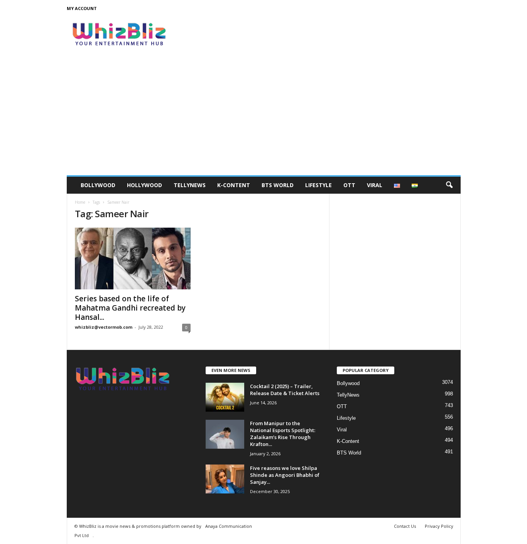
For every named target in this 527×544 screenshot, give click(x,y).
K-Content (233, 185)
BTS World (278, 185)
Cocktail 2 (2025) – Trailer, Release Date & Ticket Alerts (284, 390)
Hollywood (144, 185)
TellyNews (190, 185)
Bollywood (98, 185)
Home (80, 202)
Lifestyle (318, 185)
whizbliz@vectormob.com (103, 327)
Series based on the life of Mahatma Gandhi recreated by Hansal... (130, 308)
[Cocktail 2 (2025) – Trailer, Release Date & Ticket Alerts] (225, 397)
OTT (349, 185)
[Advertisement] (264, 117)
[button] (449, 185)
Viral (374, 185)
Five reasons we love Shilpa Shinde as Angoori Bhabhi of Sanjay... (284, 475)
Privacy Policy (439, 526)
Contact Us (405, 526)
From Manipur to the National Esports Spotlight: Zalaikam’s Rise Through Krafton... (282, 434)
